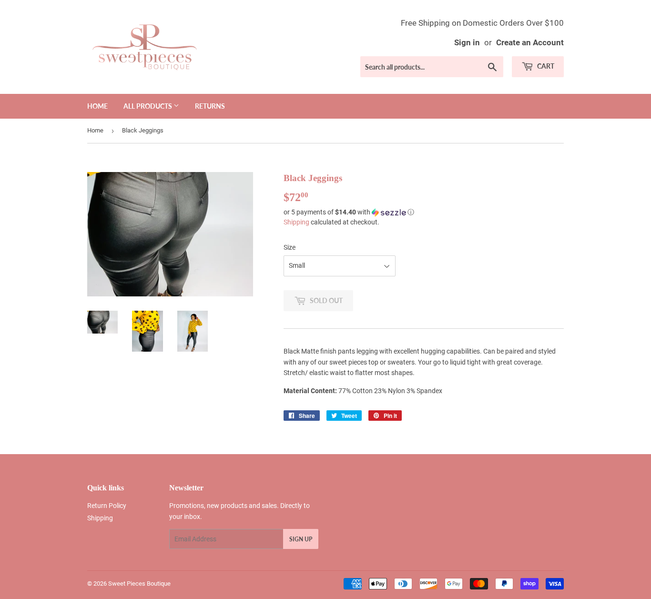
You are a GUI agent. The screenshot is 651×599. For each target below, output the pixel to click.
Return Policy (106, 505)
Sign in (467, 42)
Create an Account (530, 42)
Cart (545, 66)
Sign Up (300, 539)
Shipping (296, 222)
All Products (148, 106)
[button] (424, 212)
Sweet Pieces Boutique (139, 583)
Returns (210, 106)
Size (289, 247)
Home (97, 106)
